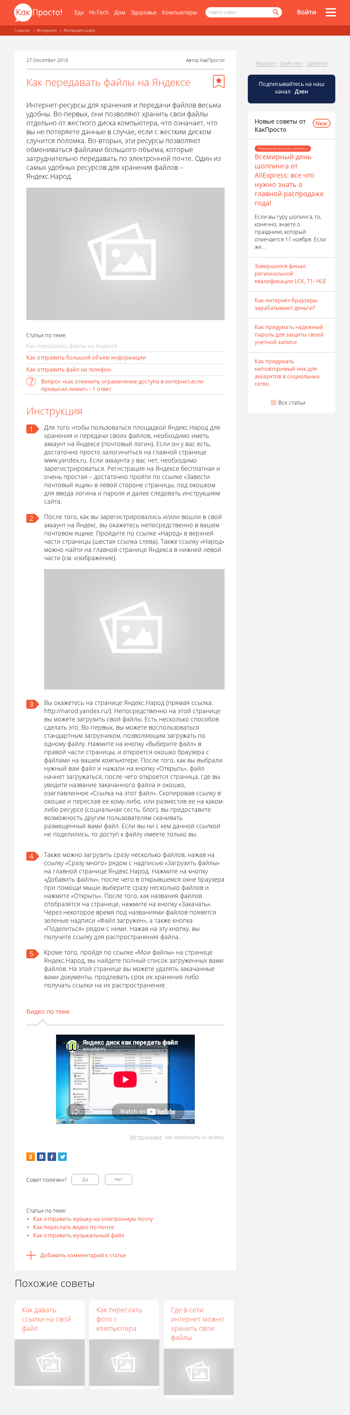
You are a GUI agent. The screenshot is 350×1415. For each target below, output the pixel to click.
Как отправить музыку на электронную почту (93, 1219)
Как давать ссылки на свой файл (46, 1319)
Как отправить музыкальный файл (78, 1235)
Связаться (317, 63)
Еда (79, 12)
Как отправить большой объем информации (86, 357)
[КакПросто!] (38, 12)
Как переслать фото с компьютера (119, 1319)
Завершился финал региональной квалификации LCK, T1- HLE (290, 273)
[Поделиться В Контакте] (41, 1156)
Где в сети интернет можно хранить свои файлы (197, 1323)
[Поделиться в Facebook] (52, 1156)
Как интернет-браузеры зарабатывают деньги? (286, 304)
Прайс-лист (291, 63)
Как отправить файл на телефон (68, 369)
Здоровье (144, 12)
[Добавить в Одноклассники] (30, 1156)
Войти (306, 12)
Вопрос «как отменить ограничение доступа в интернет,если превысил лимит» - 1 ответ (122, 385)
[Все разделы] (331, 12)
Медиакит (266, 63)
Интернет (47, 30)
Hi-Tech (99, 12)
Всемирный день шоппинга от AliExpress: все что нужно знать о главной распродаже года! (289, 179)
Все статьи (292, 402)
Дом (119, 12)
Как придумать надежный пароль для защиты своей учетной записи (289, 334)
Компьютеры (179, 12)
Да (85, 1179)
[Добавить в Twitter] (62, 1156)
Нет (118, 1179)
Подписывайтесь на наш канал (291, 87)
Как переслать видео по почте (73, 1227)
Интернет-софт (79, 30)
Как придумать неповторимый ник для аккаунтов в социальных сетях (287, 372)
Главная (22, 30)
